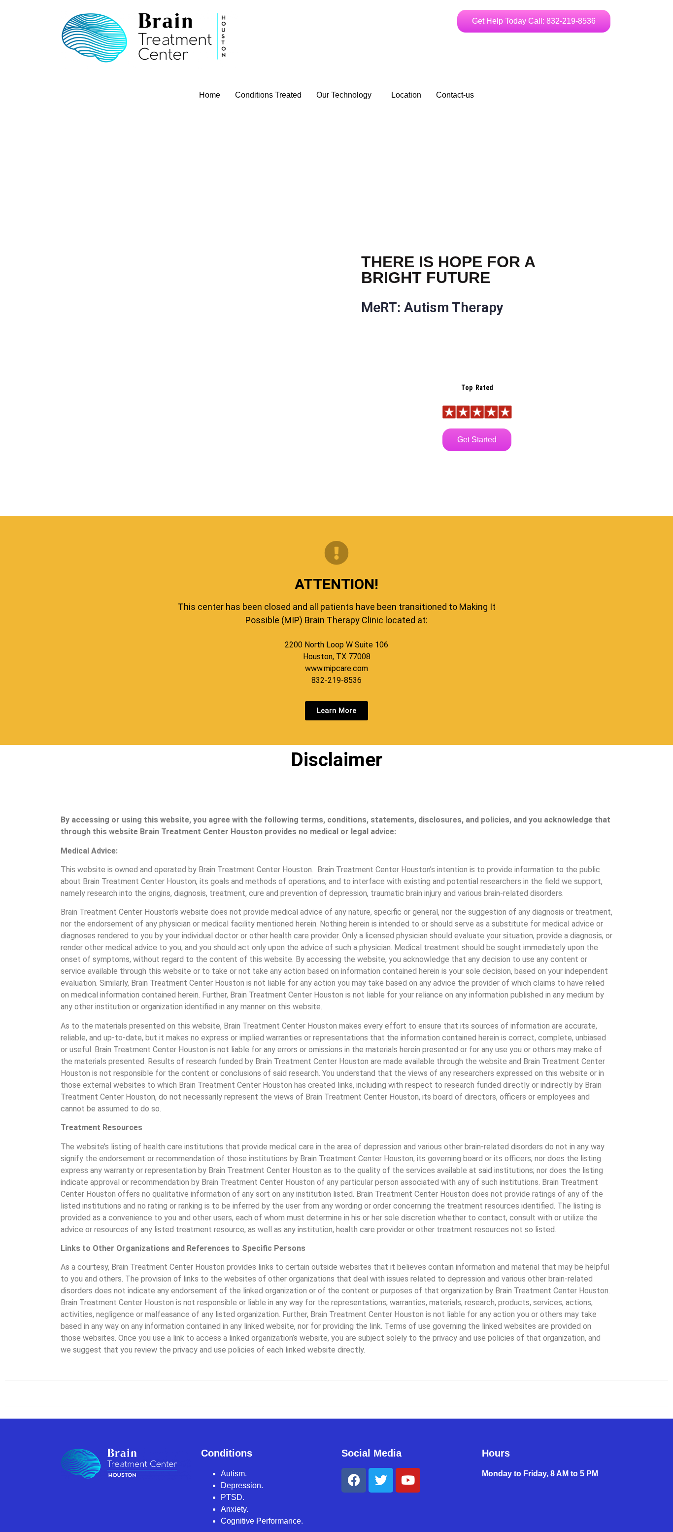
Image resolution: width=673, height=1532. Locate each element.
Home (209, 95)
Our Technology (343, 95)
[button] (346, 95)
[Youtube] (408, 1480)
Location (406, 95)
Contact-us (455, 95)
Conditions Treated (268, 95)
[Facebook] (353, 1480)
